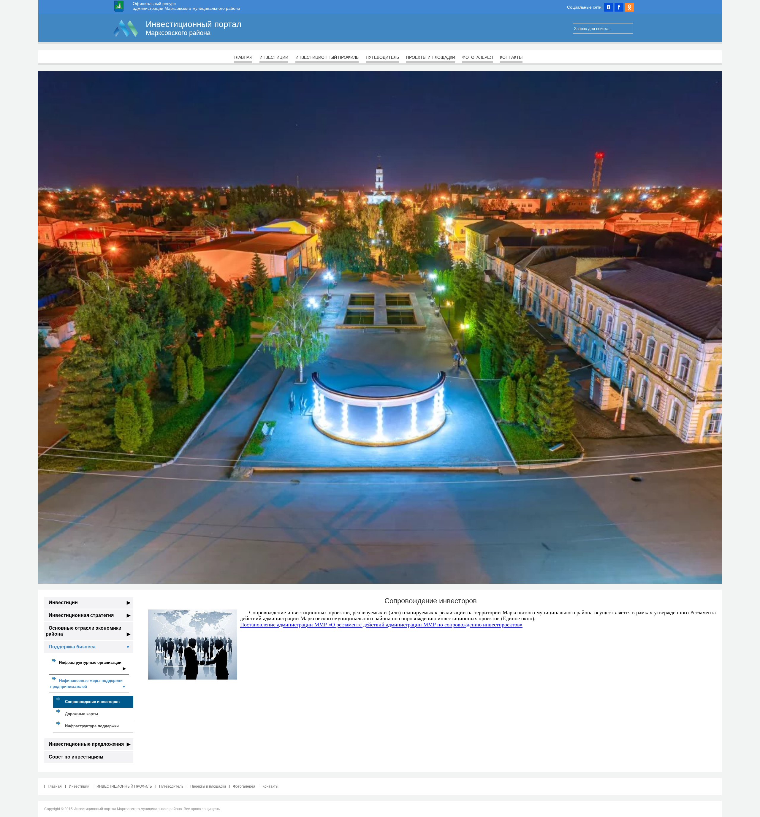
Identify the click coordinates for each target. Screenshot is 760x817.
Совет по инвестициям (76, 756)
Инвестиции (273, 57)
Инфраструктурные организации (92, 665)
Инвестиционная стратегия (89, 615)
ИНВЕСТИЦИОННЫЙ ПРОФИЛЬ (327, 57)
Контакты (511, 57)
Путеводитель (382, 57)
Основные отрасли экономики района (88, 631)
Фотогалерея (477, 57)
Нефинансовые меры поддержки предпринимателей (88, 683)
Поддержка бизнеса (89, 646)
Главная (243, 57)
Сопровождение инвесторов (92, 701)
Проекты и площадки (430, 57)
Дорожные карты (81, 714)
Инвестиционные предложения (89, 744)
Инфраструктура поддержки (92, 726)
